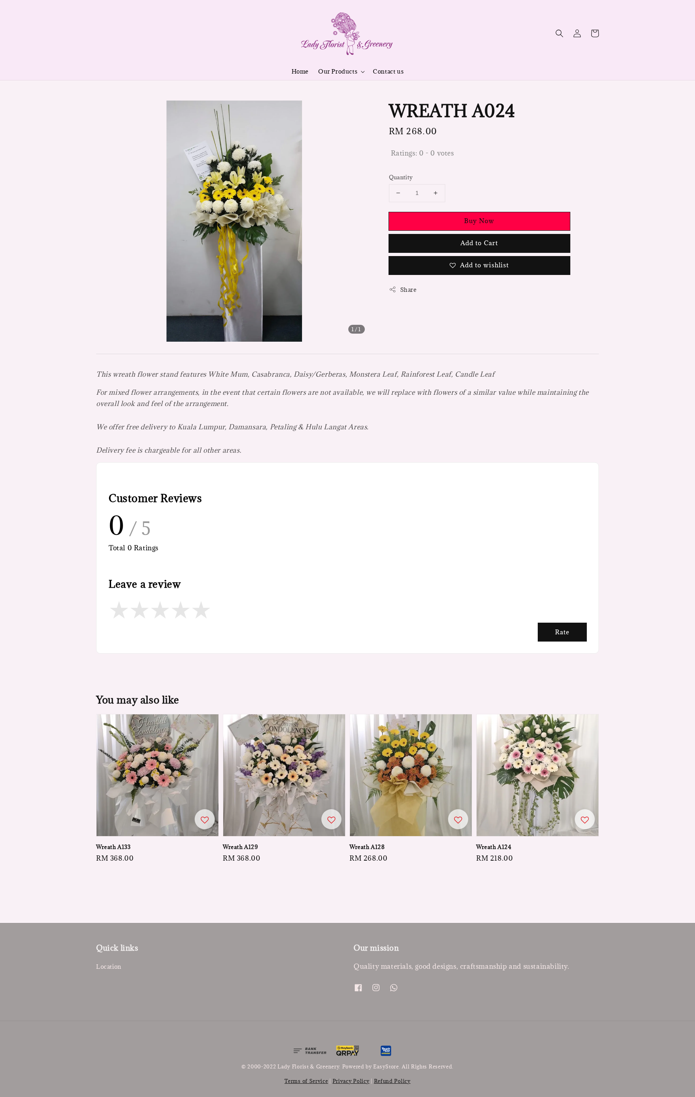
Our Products (337, 71)
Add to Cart (479, 243)
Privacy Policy (351, 1081)
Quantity (401, 177)
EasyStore (386, 1066)
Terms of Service (306, 1081)
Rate (562, 632)
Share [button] (408, 289)
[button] (559, 33)
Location (108, 966)
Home (300, 71)
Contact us (388, 71)
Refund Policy (392, 1081)
